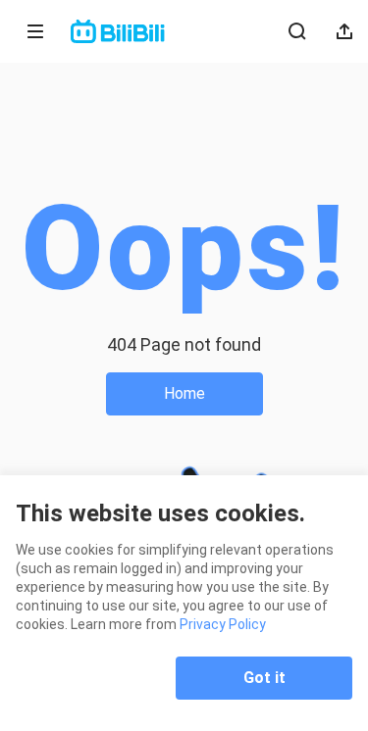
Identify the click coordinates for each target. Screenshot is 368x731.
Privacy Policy (223, 624)
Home (184, 393)
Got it (264, 677)
